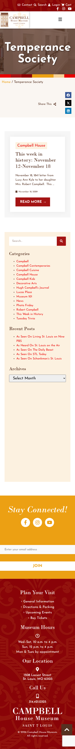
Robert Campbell (27, 309)
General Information (38, 601)
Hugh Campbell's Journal (32, 287)
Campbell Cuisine (27, 270)
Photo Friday (24, 305)
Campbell (22, 261)
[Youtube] (49, 522)
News (19, 301)
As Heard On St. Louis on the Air (38, 345)
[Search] (61, 241)
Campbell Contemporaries (33, 265)
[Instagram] (37, 522)
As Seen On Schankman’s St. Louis (39, 358)
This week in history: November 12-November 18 (35, 160)
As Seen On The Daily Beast (34, 349)
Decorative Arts (26, 283)
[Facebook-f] (25, 522)
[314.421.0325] (37, 696)
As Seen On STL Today (31, 354)
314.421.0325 (37, 702)
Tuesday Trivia (25, 318)
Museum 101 (24, 296)
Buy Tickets (38, 618)
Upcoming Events (39, 612)
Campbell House (31, 145)
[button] (48, 20)
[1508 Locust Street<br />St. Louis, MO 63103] (37, 669)
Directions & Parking (38, 607)
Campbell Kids (25, 279)
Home (6, 82)
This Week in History (29, 314)
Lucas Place (24, 292)
